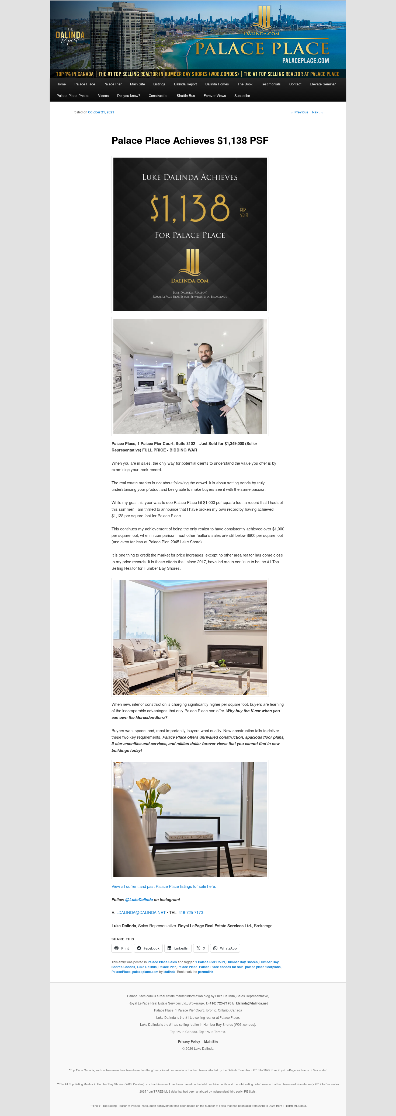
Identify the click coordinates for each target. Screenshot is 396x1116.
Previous (299, 112)
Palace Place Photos (73, 95)
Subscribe (242, 95)
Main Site (137, 83)
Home (61, 83)
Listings (159, 83)
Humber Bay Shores (242, 961)
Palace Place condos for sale (221, 966)
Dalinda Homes (217, 83)
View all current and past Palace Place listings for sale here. (164, 886)
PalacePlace (121, 971)
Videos (103, 95)
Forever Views (215, 95)
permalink (205, 971)
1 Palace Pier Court (210, 961)
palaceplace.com (145, 971)
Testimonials (271, 83)
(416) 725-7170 (220, 1003)
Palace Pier (112, 83)
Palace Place (84, 83)
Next (318, 112)
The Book (245, 83)
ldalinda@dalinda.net (252, 1003)
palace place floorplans (263, 966)
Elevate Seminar (323, 83)
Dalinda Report (185, 83)
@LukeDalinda (139, 899)
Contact (295, 83)
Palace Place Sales (162, 961)
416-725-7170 (191, 912)
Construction (158, 95)
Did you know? (128, 95)
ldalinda (169, 971)
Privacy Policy (189, 1041)
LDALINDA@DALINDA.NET (141, 912)
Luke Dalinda (147, 966)
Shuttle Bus (186, 95)
